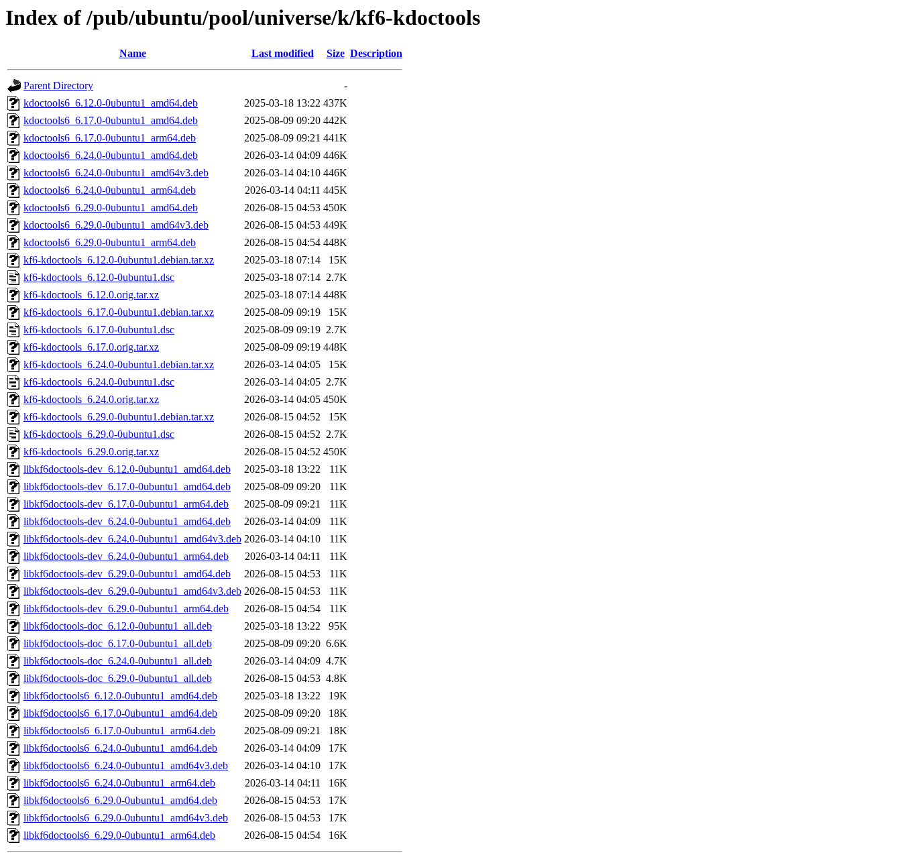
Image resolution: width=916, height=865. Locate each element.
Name (132, 53)
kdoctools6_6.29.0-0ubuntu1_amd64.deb (110, 207)
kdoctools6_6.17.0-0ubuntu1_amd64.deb (110, 120)
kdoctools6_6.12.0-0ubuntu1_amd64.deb (110, 103)
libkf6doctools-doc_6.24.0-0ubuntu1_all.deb (117, 661)
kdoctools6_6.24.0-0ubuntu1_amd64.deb (110, 155)
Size (336, 53)
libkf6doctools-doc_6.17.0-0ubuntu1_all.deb (117, 643)
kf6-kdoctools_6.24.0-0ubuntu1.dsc (98, 382)
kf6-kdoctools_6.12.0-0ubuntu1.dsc (98, 277)
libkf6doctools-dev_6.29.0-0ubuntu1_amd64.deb (127, 573)
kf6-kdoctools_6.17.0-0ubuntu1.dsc (98, 329)
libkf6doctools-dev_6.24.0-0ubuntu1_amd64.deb (127, 521)
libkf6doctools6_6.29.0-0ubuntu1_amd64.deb (120, 800)
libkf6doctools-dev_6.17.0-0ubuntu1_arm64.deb (126, 504)
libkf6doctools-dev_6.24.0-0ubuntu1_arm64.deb (126, 556)
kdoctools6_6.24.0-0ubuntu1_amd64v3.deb (116, 172)
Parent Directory (58, 85)
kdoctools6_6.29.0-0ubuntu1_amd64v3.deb (116, 225)
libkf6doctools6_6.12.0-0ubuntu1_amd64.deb (120, 695)
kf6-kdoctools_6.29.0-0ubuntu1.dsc (98, 434)
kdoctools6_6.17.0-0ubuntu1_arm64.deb (109, 137)
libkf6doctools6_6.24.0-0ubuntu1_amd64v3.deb (125, 765)
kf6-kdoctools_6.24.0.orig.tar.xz (91, 399)
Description (376, 53)
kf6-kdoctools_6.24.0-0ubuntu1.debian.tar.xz (118, 364)
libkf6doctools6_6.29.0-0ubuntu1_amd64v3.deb (125, 817)
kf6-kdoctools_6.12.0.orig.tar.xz (91, 294)
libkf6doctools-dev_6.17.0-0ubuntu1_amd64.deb (127, 486)
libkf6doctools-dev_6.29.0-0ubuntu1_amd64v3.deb (132, 591)
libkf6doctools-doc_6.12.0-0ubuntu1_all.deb (117, 626)
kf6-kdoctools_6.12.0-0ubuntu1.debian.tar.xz (118, 260)
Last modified (282, 53)
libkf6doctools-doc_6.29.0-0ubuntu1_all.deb (117, 678)
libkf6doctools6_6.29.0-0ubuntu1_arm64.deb (119, 835)
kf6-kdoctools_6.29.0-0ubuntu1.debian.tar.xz (118, 416)
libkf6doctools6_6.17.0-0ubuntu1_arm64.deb (119, 730)
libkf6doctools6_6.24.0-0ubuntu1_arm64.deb (119, 783)
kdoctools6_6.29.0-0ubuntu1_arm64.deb (109, 242)
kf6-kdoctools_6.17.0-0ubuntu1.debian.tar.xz (118, 312)
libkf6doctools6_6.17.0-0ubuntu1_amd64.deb (120, 713)
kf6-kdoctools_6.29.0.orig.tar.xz (91, 451)
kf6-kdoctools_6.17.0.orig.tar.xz (91, 347)
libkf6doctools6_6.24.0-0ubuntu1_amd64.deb (120, 748)
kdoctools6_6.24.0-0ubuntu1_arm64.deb (109, 190)
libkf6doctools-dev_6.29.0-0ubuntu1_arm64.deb (126, 608)
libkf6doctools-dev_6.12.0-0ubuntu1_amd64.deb (127, 469)
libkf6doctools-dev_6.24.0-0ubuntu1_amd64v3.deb (132, 538)
